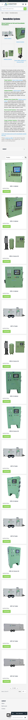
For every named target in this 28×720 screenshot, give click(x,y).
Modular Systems (8, 59)
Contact (3, 708)
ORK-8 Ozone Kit (14, 431)
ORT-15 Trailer (14, 641)
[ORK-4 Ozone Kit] (14, 242)
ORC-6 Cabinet (14, 396)
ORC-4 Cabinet (14, 291)
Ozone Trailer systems (17, 80)
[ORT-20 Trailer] (14, 662)
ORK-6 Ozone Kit (14, 361)
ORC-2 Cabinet (14, 221)
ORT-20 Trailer (14, 676)
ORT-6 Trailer (14, 466)
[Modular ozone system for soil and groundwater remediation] (8, 53)
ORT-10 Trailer (14, 606)
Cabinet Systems (20, 41)
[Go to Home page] (12, 4)
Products (6, 13)
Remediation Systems (14, 13)
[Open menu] (2, 4)
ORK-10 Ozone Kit (14, 571)
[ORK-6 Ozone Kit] (14, 347)
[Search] (25, 8)
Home (3, 13)
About (3, 703)
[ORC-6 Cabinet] (14, 382)
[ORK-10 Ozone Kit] (14, 557)
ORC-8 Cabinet (14, 501)
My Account (4, 706)
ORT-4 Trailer (14, 326)
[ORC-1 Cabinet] (14, 172)
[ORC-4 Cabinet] (14, 277)
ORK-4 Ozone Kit (14, 256)
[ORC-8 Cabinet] (14, 487)
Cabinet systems (17, 90)
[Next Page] (17, 688)
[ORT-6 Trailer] (14, 452)
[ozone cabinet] (20, 33)
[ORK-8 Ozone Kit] (14, 417)
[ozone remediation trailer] (8, 34)
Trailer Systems (7, 38)
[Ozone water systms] (20, 53)
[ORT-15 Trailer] (14, 627)
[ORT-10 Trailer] (14, 592)
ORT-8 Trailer (14, 536)
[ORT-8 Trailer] (14, 522)
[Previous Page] (11, 688)
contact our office (9, 138)
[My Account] (23, 4)
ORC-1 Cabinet (14, 186)
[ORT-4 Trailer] (14, 312)
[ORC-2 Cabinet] (14, 207)
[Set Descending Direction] (25, 157)
